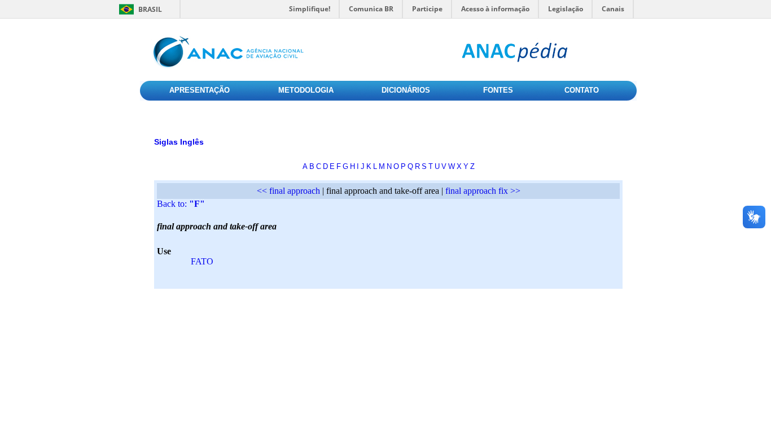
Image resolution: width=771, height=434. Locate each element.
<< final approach (288, 191)
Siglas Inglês (179, 141)
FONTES (498, 90)
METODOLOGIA (306, 90)
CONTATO (581, 90)
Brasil (150, 9)
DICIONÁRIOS (406, 90)
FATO (202, 261)
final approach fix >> (482, 191)
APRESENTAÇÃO (199, 90)
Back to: (181, 204)
